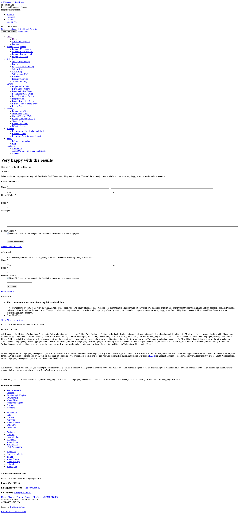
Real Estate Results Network (13, 511)
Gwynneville (12, 398)
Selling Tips (17, 69)
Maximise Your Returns (22, 51)
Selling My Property (21, 61)
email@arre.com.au (22, 492)
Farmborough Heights (16, 395)
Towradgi (11, 405)
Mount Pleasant (13, 400)
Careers (15, 153)
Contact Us (17, 148)
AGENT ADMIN (50, 497)
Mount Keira (12, 442)
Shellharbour (12, 444)
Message (5, 210)
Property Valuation (20, 56)
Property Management (21, 49)
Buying (10, 84)
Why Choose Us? (20, 74)
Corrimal (10, 417)
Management (16, 46)
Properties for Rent (20, 111)
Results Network (14, 390)
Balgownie (11, 451)
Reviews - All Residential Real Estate (28, 131)
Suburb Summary (19, 81)
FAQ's (15, 64)
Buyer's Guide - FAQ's (22, 91)
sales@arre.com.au (32, 488)
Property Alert (18, 99)
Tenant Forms (18, 121)
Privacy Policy (7, 291)
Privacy (20, 497)
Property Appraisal (20, 79)
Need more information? (11, 246)
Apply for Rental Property (25, 29)
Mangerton (11, 439)
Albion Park (12, 412)
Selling (10, 59)
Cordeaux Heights (14, 454)
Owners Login (7, 29)
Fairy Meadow (13, 437)
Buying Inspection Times (23, 101)
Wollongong (12, 466)
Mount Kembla (13, 422)
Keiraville (11, 420)
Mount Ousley (13, 459)
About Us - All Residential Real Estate (29, 151)
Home (9, 36)
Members (37, 497)
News (9, 138)
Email (4, 203)
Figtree (10, 456)
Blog (14, 143)
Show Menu (23, 31)
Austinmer (11, 432)
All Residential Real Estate (12, 2)
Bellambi (10, 393)
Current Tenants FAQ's (22, 116)
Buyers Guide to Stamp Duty (24, 104)
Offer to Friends (19, 126)
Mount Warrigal (13, 461)
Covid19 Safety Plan (21, 41)
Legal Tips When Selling (23, 66)
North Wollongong (15, 403)
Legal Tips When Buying (23, 96)
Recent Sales (17, 106)
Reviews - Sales (19, 133)
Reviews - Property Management (26, 136)
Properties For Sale (20, 86)
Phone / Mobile (8, 195)
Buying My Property (21, 89)
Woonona (11, 408)
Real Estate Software (17, 507)
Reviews (16, 76)
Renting (10, 108)
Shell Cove (11, 425)
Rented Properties (20, 123)
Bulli (9, 415)
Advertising (17, 71)
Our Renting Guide (20, 113)
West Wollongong (14, 447)
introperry (16, 44)
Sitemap (11, 497)
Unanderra (11, 427)
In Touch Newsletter (21, 141)
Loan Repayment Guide (22, 94)
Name (4, 187)
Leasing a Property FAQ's (23, 118)
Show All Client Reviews (12, 320)
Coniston (10, 434)
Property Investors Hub (22, 54)
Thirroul (10, 464)
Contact (11, 146)
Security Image (8, 231)
